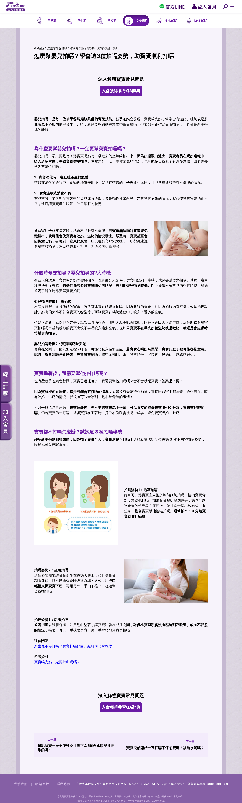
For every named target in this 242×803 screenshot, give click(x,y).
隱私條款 (64, 784)
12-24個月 (201, 20)
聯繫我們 (21, 784)
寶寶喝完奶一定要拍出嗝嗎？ (57, 662)
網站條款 (42, 784)
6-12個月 (171, 20)
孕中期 (82, 20)
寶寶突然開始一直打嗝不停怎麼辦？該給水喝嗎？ (165, 745)
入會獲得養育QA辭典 (121, 90)
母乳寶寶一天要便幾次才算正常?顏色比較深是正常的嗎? (76, 745)
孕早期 (51, 20)
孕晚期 (112, 20)
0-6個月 (142, 20)
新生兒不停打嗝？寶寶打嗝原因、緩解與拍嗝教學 (73, 646)
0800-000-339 (217, 784)
